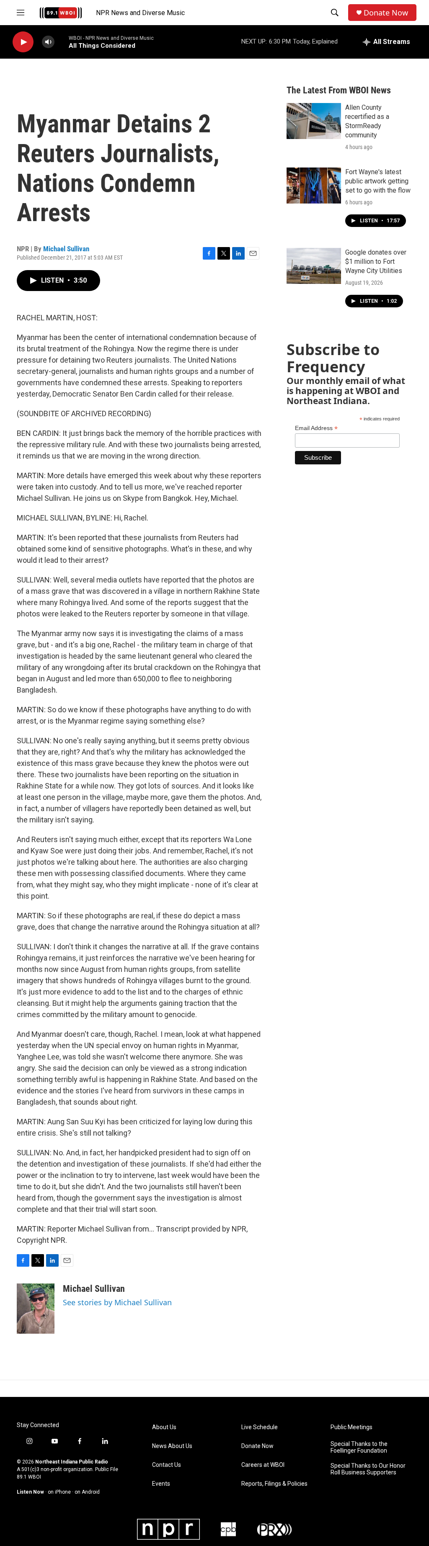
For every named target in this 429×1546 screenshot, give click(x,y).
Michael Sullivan (66, 249)
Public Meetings (351, 1427)
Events (161, 1484)
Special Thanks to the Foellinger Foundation (359, 1447)
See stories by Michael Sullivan (117, 1302)
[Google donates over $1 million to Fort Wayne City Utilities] (314, 266)
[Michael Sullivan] (35, 1308)
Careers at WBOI (262, 1465)
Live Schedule (259, 1427)
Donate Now (386, 12)
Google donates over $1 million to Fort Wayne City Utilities (375, 261)
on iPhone (59, 1492)
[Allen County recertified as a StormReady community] (314, 121)
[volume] (48, 42)
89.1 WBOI (29, 1477)
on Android (87, 1492)
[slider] (61, 41)
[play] (23, 42)
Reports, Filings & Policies (274, 1484)
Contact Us (166, 1465)
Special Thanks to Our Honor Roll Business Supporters (368, 1469)
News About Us (172, 1446)
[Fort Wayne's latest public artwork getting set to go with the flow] (314, 185)
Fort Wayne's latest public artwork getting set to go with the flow (378, 181)
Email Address (316, 428)
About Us (164, 1427)
